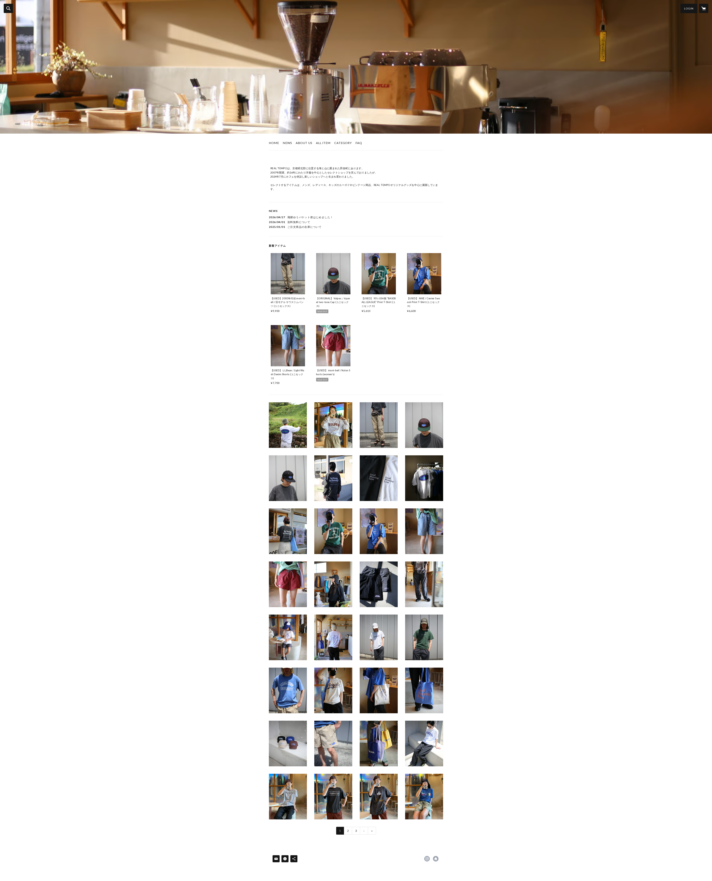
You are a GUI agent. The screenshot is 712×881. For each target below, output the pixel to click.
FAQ (358, 143)
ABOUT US (304, 143)
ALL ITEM (323, 143)
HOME (274, 143)
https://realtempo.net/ (436, 859)
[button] (688, 8)
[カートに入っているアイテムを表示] (703, 8)
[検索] (8, 8)
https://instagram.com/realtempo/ (427, 859)
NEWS (287, 143)
